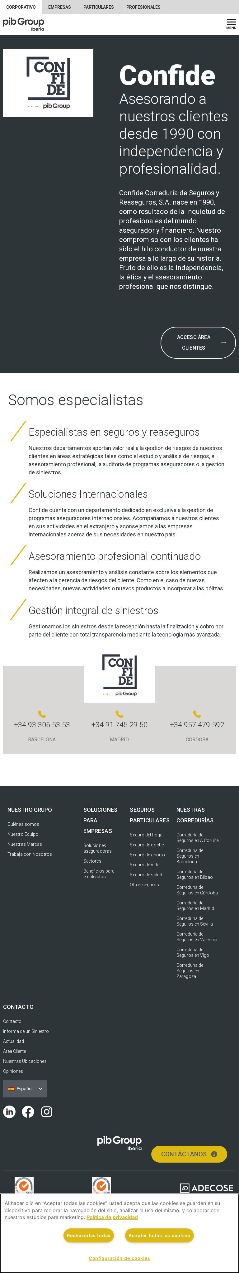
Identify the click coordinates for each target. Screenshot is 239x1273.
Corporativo (21, 7)
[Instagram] (46, 1112)
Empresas (59, 7)
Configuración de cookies (119, 1258)
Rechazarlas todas (88, 1235)
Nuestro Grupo (29, 809)
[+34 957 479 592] (197, 714)
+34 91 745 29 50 (119, 724)
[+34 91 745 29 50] (119, 714)
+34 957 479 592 (197, 724)
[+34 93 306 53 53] (42, 714)
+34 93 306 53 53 (42, 724)
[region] (119, 1233)
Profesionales (143, 7)
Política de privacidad (112, 1217)
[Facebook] (28, 1112)
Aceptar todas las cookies (159, 1235)
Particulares (98, 7)
